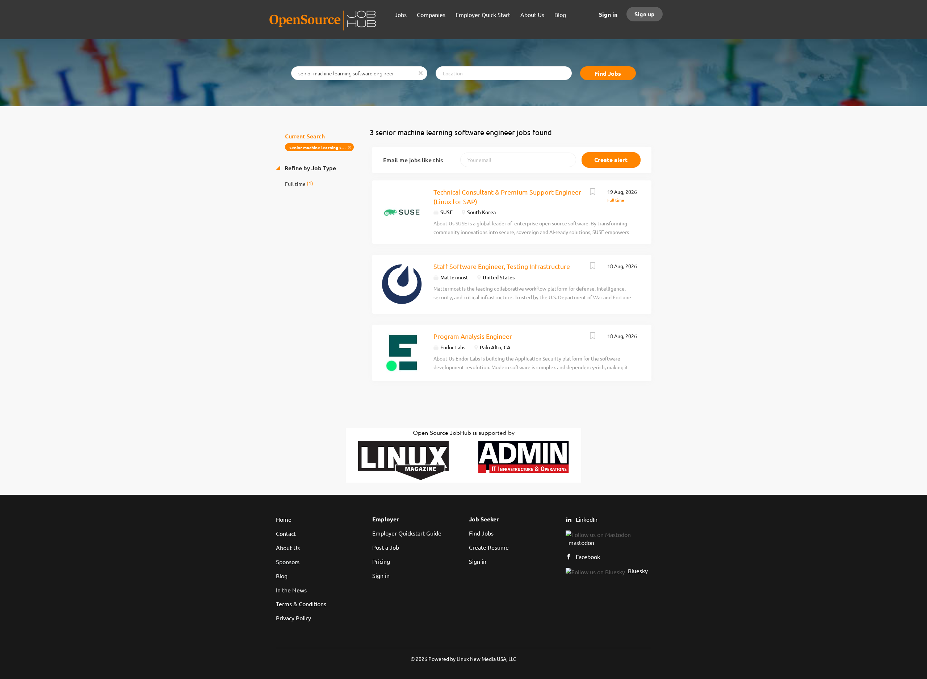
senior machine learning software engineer (321, 147)
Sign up (644, 14)
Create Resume (489, 547)
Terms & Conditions (301, 603)
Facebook (588, 556)
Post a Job (385, 547)
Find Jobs (608, 73)
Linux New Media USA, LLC (486, 658)
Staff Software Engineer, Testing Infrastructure (501, 266)
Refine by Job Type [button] (309, 168)
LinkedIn (586, 519)
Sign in (608, 14)
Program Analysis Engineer (472, 336)
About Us (288, 547)
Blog (282, 575)
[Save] (592, 192)
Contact (286, 533)
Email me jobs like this (413, 160)
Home (283, 519)
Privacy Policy (293, 617)
